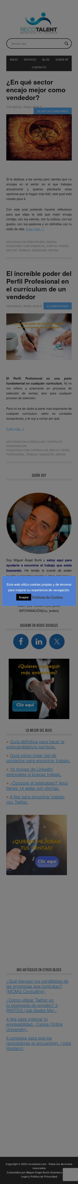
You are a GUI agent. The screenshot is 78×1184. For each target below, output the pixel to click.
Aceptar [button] (24, 597)
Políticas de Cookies (47, 597)
